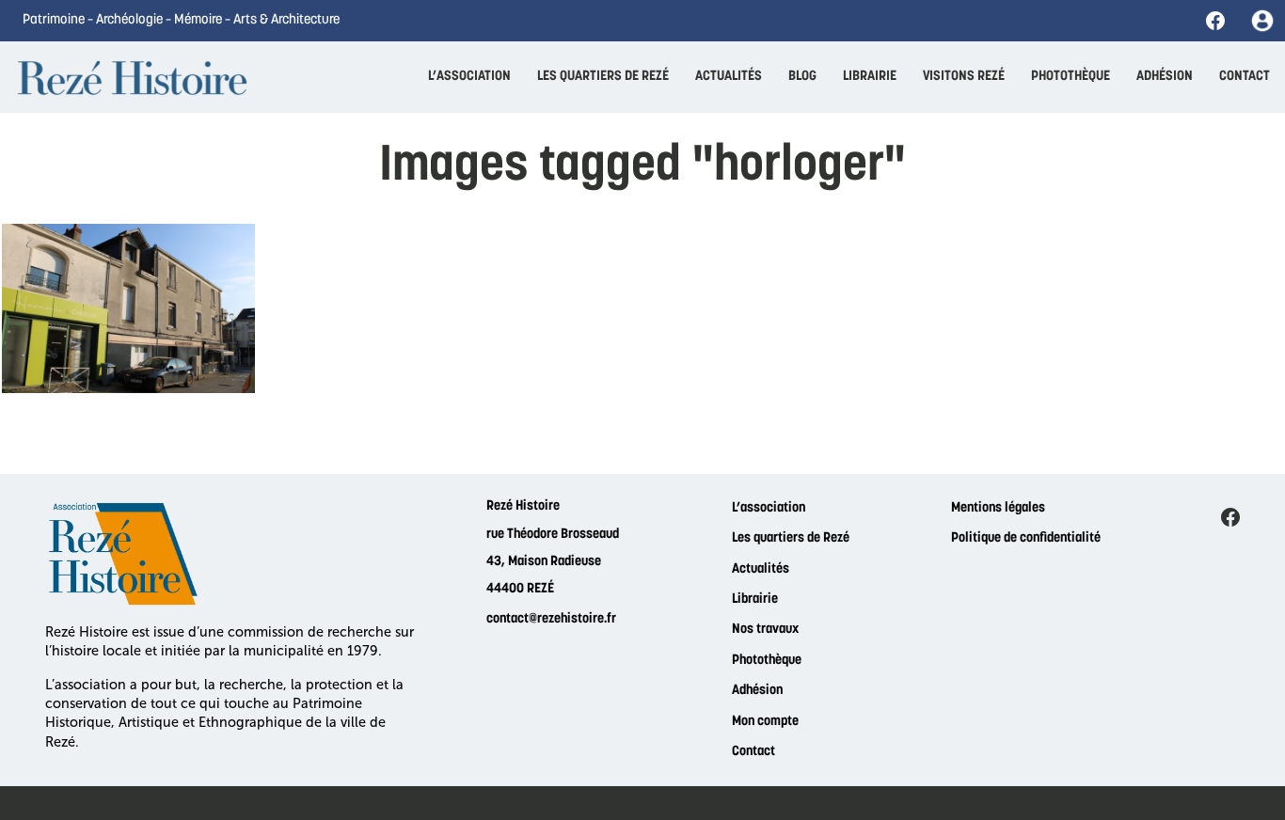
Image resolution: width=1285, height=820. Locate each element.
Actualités (760, 569)
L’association (768, 508)
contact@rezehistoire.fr (551, 619)
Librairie (755, 599)
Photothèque (766, 661)
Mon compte (765, 722)
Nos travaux (765, 630)
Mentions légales (998, 508)
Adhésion (757, 691)
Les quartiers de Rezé (790, 538)
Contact (753, 752)
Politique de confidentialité (1026, 538)
